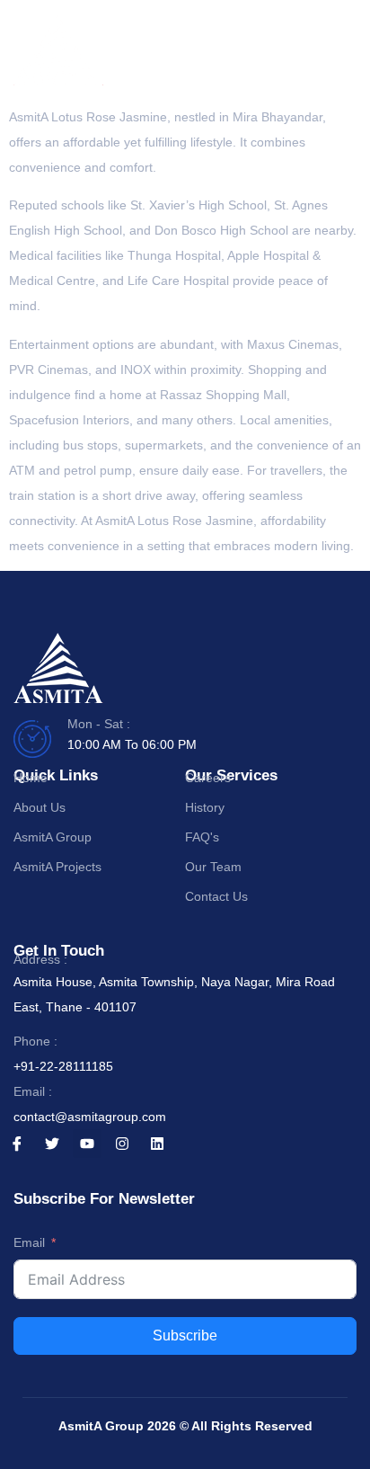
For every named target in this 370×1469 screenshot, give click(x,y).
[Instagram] (122, 1143)
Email (29, 1242)
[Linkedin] (157, 1143)
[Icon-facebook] (17, 1143)
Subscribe (185, 1335)
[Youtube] (87, 1143)
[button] (340, 54)
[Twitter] (52, 1143)
